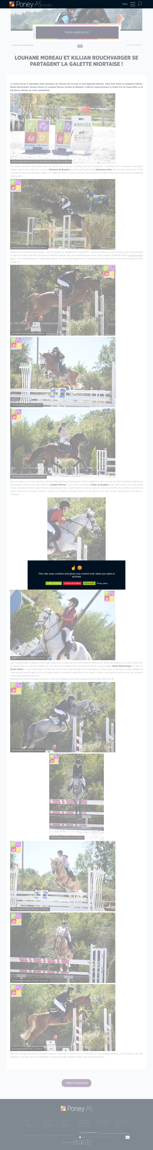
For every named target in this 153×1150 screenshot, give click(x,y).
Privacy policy (102, 583)
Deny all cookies (73, 583)
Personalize (89, 583)
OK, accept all (54, 583)
